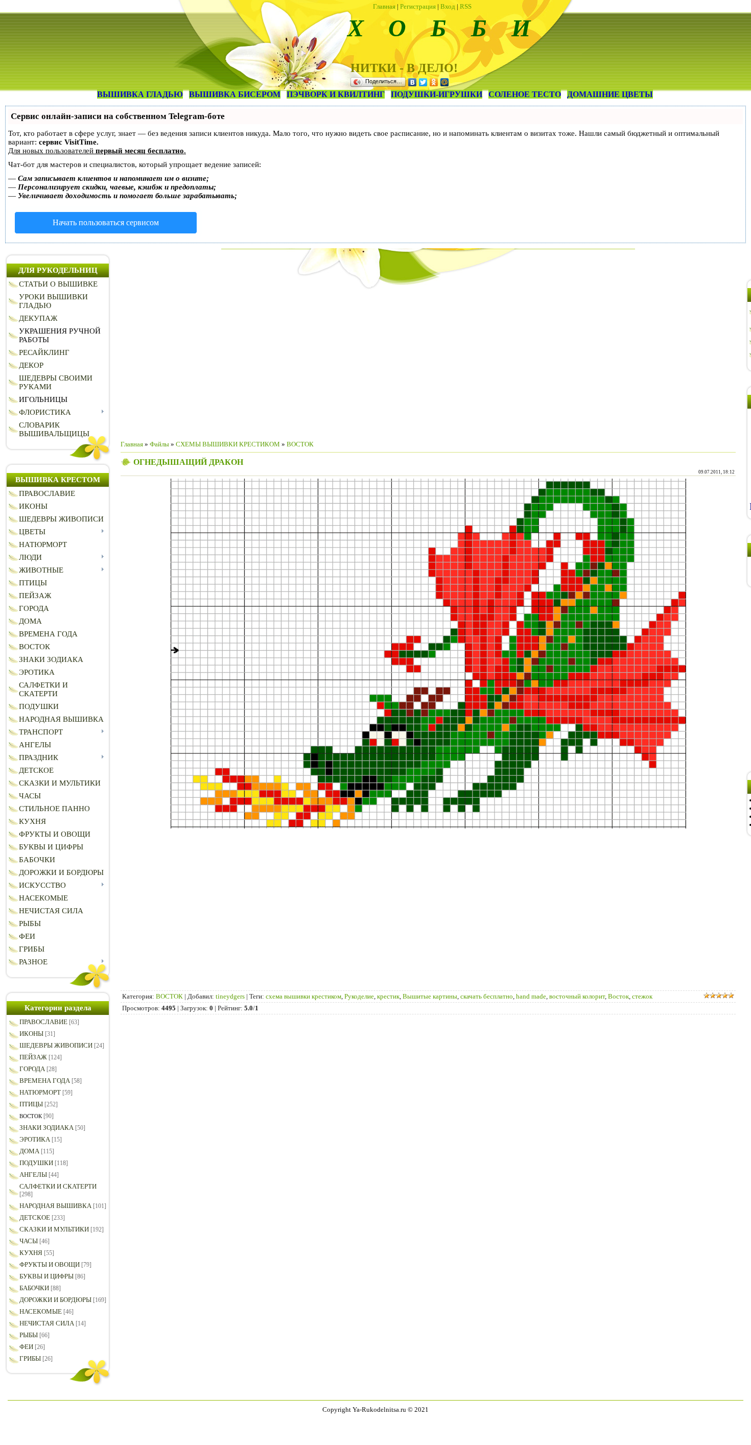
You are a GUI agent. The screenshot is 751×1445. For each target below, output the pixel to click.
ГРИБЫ (30, 1358)
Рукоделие (359, 996)
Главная (384, 6)
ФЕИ (26, 1347)
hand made (531, 996)
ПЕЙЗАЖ (33, 1057)
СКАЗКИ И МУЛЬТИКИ (54, 1229)
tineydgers (230, 996)
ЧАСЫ (28, 1241)
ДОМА (29, 1151)
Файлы (159, 444)
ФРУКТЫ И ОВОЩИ (49, 1264)
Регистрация (418, 6)
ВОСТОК (30, 1116)
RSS (466, 6)
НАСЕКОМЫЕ (40, 1311)
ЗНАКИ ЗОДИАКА (46, 1127)
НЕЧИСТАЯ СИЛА (46, 1323)
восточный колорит (577, 996)
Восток (618, 996)
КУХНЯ (30, 1253)
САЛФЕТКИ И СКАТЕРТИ (58, 1186)
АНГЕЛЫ (33, 1174)
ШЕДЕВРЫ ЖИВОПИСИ (55, 1045)
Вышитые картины (430, 996)
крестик (388, 996)
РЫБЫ (28, 1335)
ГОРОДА (32, 1069)
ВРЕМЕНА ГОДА (44, 1080)
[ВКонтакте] (412, 82)
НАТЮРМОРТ (40, 1092)
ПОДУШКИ (36, 1163)
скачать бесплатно (486, 996)
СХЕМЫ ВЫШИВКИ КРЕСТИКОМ (228, 444)
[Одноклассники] (434, 82)
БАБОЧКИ (34, 1288)
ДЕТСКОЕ (34, 1217)
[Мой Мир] (444, 82)
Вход (447, 6)
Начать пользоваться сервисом (106, 222)
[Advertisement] (428, 360)
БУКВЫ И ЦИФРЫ (46, 1276)
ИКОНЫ (31, 1033)
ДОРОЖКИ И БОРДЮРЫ (55, 1300)
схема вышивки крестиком (303, 996)
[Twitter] (423, 82)
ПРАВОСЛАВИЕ (43, 1022)
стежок (642, 996)
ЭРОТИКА (34, 1139)
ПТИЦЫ (31, 1104)
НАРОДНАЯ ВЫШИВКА (55, 1206)
